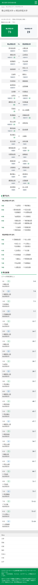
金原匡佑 (12, 85)
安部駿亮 (12, 61)
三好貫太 (25, 54)
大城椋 (25, 136)
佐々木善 (25, 187)
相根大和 (12, 54)
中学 (2, 558)
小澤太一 (25, 161)
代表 (2, 546)
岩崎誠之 (25, 154)
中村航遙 (25, 102)
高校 (2, 542)
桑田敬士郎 (12, 180)
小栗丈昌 (25, 48)
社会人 (3, 554)
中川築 (25, 148)
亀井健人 (12, 174)
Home (3, 6)
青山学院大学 (11, 44)
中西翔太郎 (12, 154)
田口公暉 (12, 121)
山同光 (13, 95)
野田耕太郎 (26, 167)
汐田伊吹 (25, 123)
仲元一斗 (25, 68)
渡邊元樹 (12, 161)
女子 (2, 562)
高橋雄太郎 (26, 115)
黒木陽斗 (12, 134)
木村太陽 (25, 141)
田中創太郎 (12, 48)
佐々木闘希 (26, 110)
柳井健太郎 (12, 148)
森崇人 (25, 74)
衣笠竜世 (12, 187)
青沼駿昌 (12, 115)
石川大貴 (12, 141)
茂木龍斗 (25, 174)
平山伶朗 (25, 61)
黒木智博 (25, 129)
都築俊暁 (25, 81)
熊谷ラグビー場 (5, 22)
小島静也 (12, 167)
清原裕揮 (12, 69)
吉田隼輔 (25, 86)
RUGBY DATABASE (9, 2)
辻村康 (13, 91)
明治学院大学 (27, 44)
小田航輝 (25, 180)
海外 (2, 550)
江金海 (13, 74)
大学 (2, 538)
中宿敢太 (25, 91)
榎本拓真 (12, 128)
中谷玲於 (12, 81)
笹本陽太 (25, 95)
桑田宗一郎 (12, 102)
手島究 (13, 108)
